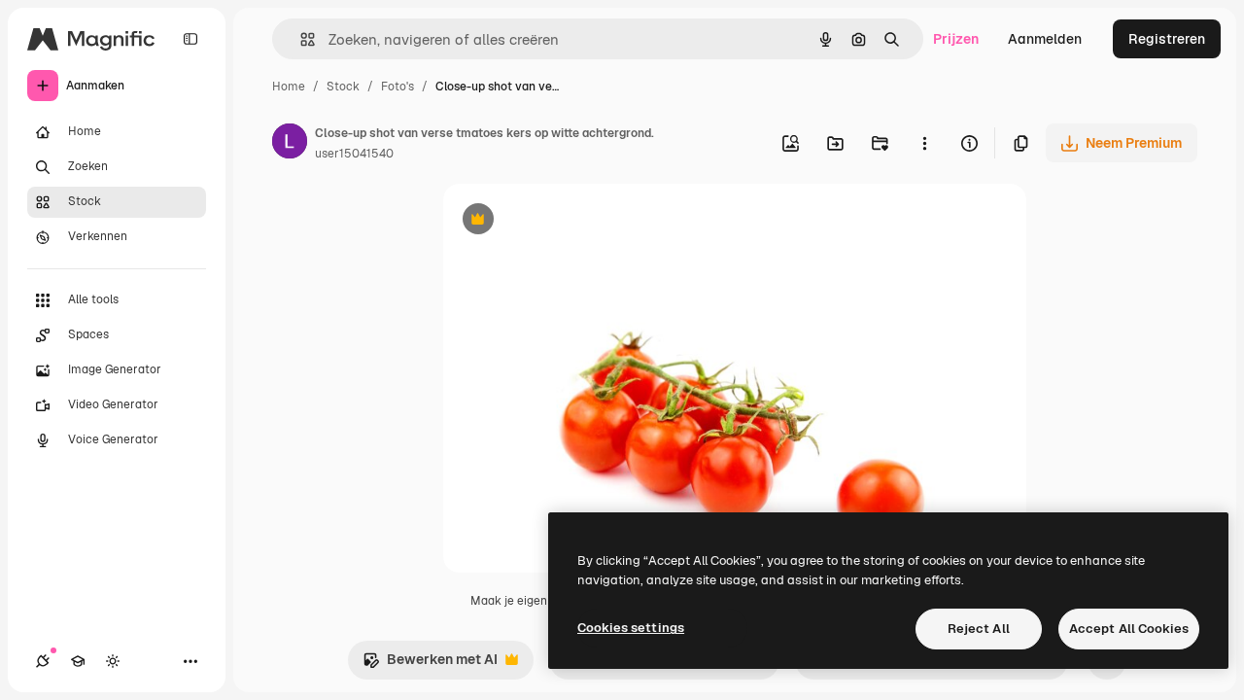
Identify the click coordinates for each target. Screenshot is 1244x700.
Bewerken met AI (430, 664)
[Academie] (77, 661)
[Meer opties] (924, 142)
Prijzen (956, 39)
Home (288, 86)
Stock (343, 86)
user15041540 (354, 153)
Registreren (1166, 39)
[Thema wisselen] (112, 661)
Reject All (979, 628)
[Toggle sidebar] (190, 38)
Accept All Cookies (1129, 628)
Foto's (397, 86)
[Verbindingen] (42, 661)
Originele (571, 221)
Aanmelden (1045, 39)
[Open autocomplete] (300, 39)
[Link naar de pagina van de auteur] (289, 143)
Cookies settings (630, 627)
